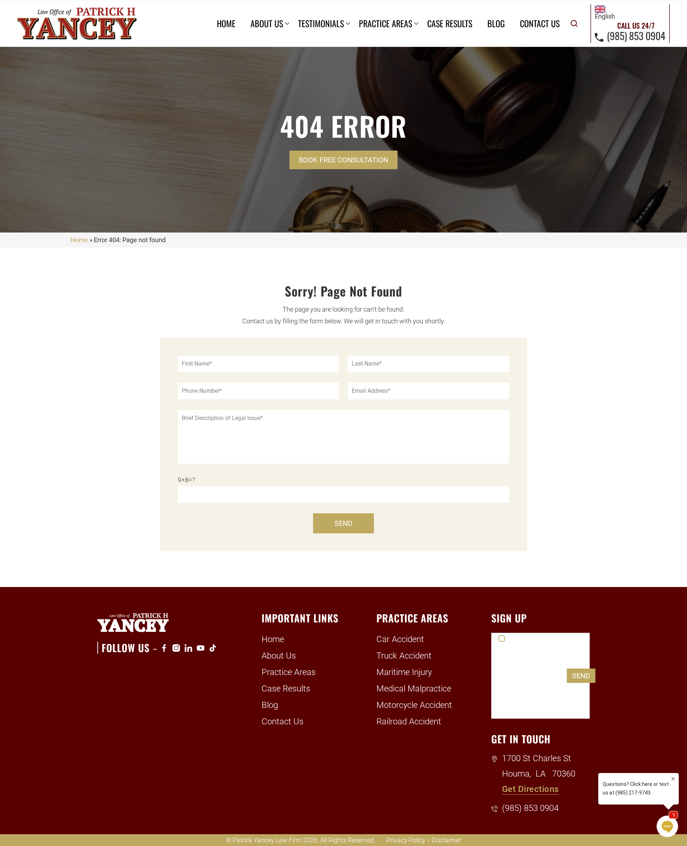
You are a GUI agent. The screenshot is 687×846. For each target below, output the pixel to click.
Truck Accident (404, 656)
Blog (496, 23)
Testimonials (321, 23)
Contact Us (540, 23)
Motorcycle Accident (414, 705)
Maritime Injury (404, 672)
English (605, 16)
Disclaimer (446, 840)
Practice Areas (385, 23)
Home (226, 23)
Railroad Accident (408, 722)
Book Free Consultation (343, 160)
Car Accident (400, 639)
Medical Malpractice (413, 689)
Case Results (449, 23)
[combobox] (605, 12)
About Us (266, 23)
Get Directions (530, 789)
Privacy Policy (405, 840)
